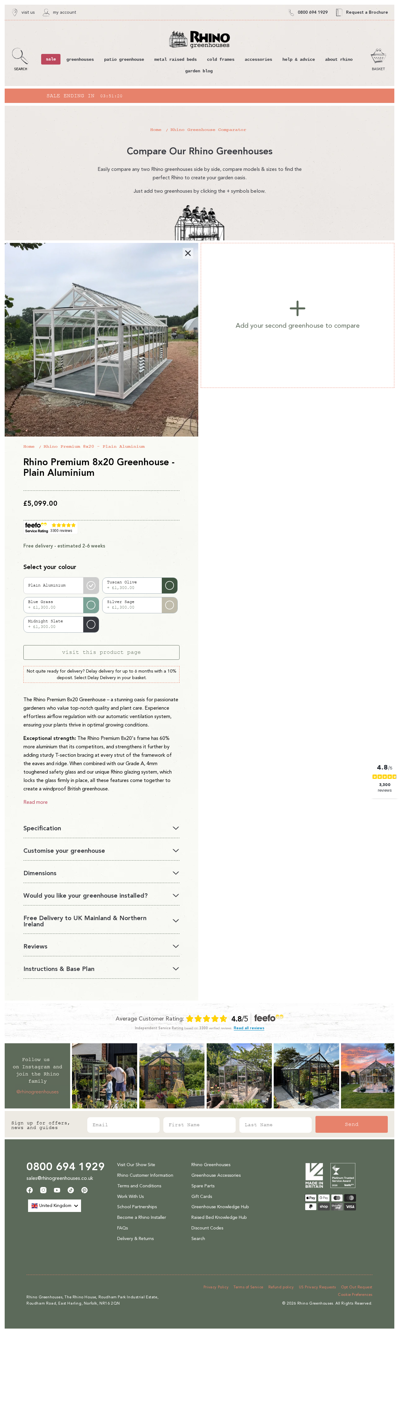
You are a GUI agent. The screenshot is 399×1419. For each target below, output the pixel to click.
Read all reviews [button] (249, 1028)
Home (155, 130)
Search (198, 1238)
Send (351, 1124)
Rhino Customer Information (145, 1175)
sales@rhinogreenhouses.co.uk (59, 1178)
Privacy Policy (216, 1287)
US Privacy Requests (317, 1287)
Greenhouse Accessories (216, 1175)
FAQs (122, 1228)
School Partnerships (137, 1206)
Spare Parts (202, 1186)
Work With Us (130, 1196)
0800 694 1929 (65, 1166)
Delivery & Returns (135, 1238)
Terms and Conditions (139, 1186)
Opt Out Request (357, 1287)
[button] (20, 59)
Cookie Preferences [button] (355, 1294)
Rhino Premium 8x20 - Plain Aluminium (94, 446)
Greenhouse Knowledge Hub (220, 1206)
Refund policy (281, 1287)
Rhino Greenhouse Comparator (208, 130)
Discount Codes (207, 1228)
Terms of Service (248, 1287)
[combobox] (54, 1205)
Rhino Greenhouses (210, 1164)
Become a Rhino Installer (141, 1217)
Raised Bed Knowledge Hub (219, 1217)
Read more (35, 802)
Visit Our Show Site (136, 1164)
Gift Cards (201, 1196)
